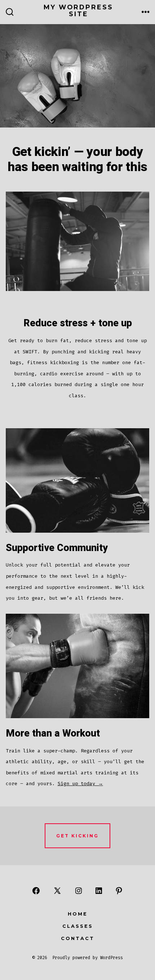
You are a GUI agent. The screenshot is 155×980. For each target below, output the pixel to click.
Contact (77, 938)
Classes (77, 926)
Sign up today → (80, 783)
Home (78, 914)
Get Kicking (77, 835)
